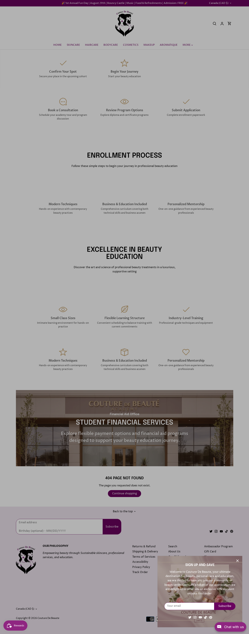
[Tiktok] (205, 617)
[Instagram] (195, 617)
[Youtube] (200, 617)
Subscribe (224, 606)
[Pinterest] (210, 617)
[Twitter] (189, 617)
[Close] (237, 560)
